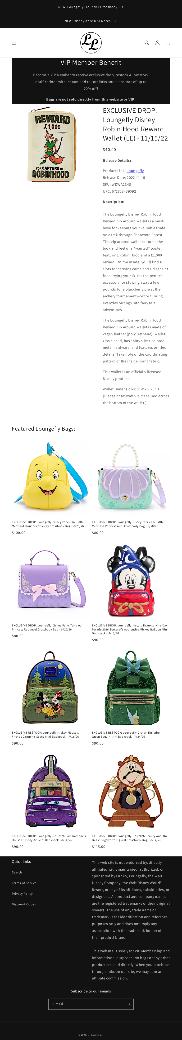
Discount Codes (24, 904)
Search (17, 872)
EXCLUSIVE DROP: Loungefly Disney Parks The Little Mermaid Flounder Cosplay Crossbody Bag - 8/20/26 (48, 524)
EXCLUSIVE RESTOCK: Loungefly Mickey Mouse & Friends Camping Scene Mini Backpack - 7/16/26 (45, 735)
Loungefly (135, 170)
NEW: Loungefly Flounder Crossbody (88, 7)
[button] (14, 43)
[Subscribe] (128, 1004)
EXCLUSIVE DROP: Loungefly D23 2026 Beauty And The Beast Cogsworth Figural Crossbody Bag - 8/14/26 (130, 838)
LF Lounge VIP (96, 1034)
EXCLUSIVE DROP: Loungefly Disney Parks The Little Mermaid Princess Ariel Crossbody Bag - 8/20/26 (128, 524)
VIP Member (61, 74)
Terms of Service (24, 883)
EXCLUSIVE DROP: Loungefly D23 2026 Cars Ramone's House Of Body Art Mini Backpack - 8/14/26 (49, 838)
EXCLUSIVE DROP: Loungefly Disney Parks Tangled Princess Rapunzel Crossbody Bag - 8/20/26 (47, 627)
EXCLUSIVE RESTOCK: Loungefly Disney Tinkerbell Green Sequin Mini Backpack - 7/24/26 (126, 735)
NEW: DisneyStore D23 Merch (88, 21)
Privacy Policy (22, 893)
